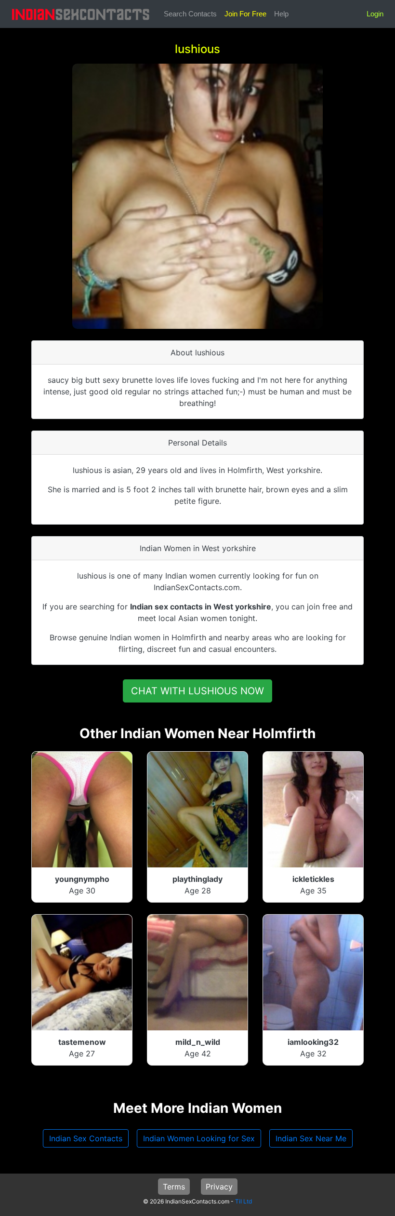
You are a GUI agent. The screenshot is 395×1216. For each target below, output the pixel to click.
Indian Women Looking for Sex (199, 1138)
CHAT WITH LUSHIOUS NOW (197, 691)
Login (375, 14)
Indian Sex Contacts (85, 1138)
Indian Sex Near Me (311, 1138)
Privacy (219, 1186)
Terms (174, 1186)
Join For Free (245, 14)
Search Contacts (190, 14)
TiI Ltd (243, 1201)
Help (281, 14)
